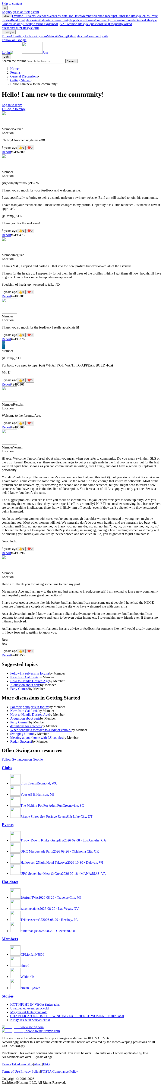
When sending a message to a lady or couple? (41, 730)
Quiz (26, 28)
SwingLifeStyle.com (83, 36)
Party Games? (19, 689)
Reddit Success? (21, 741)
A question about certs (25, 685)
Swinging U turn (21, 734)
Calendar (51, 16)
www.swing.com (32, 1027)
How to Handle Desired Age (29, 681)
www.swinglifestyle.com (43, 1031)
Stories (7, 996)
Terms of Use (11, 1071)
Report (6, 152)
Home (14, 68)
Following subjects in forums (29, 673)
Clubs (132, 16)
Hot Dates (91, 16)
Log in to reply (12, 105)
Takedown (19, 1064)
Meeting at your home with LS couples (36, 737)
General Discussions (24, 76)
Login (20, 12)
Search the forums (14, 61)
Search (71, 61)
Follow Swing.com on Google (22, 759)
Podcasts (62, 20)
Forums (110, 20)
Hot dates (10, 882)
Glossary (34, 24)
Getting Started (20, 80)
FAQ (46, 1064)
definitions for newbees (26, 726)
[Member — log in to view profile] (9, 125)
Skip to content (12, 3)
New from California (24, 677)
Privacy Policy (30, 1071)
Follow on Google (14, 40)
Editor (16, 36)
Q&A (79, 24)
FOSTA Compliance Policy (59, 1071)
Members (10, 939)
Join (45, 52)
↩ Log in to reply (13, 109)
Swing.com (45, 36)
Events (23, 16)
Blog (29, 1064)
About (38, 1064)
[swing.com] (26, 52)
